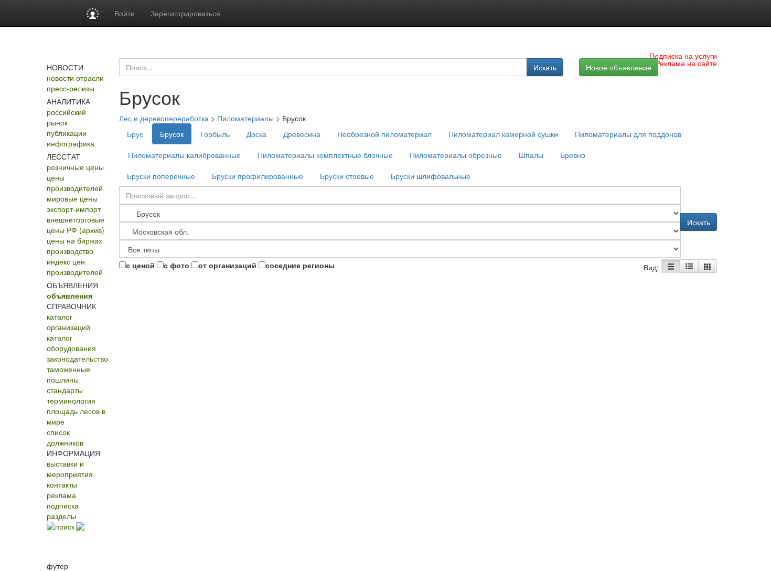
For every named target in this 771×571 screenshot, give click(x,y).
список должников (65, 437)
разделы (61, 516)
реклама (61, 495)
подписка (63, 505)
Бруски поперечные (161, 176)
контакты (62, 484)
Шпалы (531, 155)
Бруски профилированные (257, 176)
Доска (256, 134)
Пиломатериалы (245, 118)
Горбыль (215, 134)
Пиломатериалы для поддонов (628, 134)
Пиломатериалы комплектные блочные (325, 155)
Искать (544, 67)
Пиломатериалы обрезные (456, 155)
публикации (67, 133)
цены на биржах (74, 240)
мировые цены (72, 198)
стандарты (65, 390)
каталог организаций (68, 321)
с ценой (140, 265)
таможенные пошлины (68, 374)
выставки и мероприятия (70, 468)
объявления (69, 295)
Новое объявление (618, 67)
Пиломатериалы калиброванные (184, 155)
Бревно (572, 155)
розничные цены (75, 167)
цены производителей (75, 182)
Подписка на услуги (683, 55)
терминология (71, 400)
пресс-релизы (70, 88)
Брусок (172, 134)
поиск (64, 526)
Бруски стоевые (347, 176)
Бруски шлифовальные (430, 176)
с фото (176, 265)
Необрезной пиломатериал (384, 134)
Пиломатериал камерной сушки (503, 134)
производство (70, 251)
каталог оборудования (71, 342)
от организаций (227, 265)
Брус (135, 134)
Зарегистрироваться (185, 13)
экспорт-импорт (74, 209)
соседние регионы (300, 265)
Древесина (301, 134)
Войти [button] (124, 13)
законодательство (77, 358)
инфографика (70, 143)
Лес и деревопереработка (164, 118)
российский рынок (66, 117)
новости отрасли (75, 77)
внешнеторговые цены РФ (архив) (75, 224)
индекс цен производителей (75, 266)
